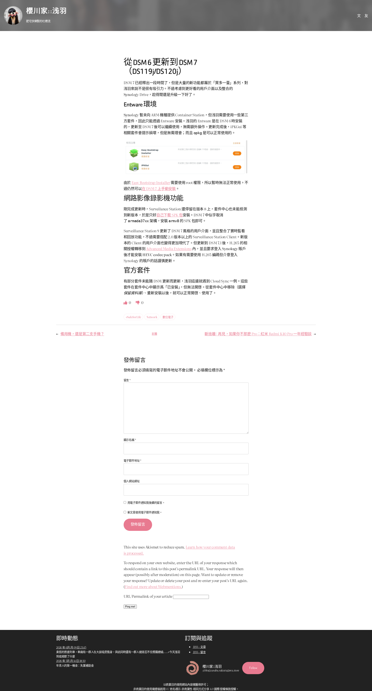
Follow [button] (253, 668)
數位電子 (168, 317)
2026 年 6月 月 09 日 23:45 (71, 647)
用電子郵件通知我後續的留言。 (146, 502)
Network (151, 317)
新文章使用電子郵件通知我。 (144, 512)
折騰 (154, 334)
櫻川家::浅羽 (46, 11)
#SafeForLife (133, 317)
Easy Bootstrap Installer (151, 182)
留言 (127, 380)
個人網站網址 (132, 481)
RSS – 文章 (199, 647)
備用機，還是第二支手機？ (82, 333)
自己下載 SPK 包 (169, 215)
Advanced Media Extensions (168, 248)
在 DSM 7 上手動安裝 (159, 188)
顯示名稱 (130, 440)
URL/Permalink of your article (148, 596)
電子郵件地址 (132, 460)
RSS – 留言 (199, 652)
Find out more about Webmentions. (153, 586)
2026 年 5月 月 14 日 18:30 (70, 661)
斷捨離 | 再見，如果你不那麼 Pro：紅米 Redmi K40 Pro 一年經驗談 (258, 333)
